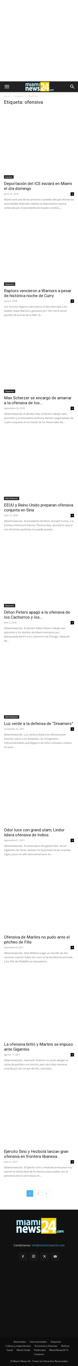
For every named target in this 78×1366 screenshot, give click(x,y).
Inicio (7, 96)
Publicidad (39, 1350)
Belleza (65, 1346)
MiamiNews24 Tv (58, 1350)
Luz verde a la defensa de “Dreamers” (38, 723)
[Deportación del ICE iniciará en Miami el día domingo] (39, 144)
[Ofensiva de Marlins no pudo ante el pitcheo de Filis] (39, 897)
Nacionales (20, 1341)
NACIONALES (11, 498)
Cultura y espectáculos (18, 1346)
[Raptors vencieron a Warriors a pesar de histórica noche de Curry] (39, 251)
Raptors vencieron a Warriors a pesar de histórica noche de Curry (37, 293)
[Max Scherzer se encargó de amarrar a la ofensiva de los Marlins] (39, 358)
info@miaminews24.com (48, 1245)
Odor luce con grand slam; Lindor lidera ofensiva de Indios (34, 832)
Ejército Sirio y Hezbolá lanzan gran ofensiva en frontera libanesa (36, 1154)
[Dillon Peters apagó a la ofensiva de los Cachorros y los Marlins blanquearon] (39, 572)
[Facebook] (23, 1257)
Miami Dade (23, 1350)
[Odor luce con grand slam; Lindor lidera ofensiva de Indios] (39, 790)
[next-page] (46, 1193)
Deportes (9, 284)
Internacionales (38, 1341)
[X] (44, 1257)
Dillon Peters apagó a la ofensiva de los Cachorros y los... (37, 615)
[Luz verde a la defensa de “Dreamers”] (39, 684)
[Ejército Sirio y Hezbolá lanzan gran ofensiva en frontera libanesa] (39, 1112)
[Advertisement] (39, 40)
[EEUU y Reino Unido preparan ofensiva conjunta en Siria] (39, 465)
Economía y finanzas (46, 1346)
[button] (6, 86)
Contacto (39, 1354)
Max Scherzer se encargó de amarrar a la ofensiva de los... (38, 400)
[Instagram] (34, 1256)
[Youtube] (55, 1257)
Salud (10, 1350)
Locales (8, 176)
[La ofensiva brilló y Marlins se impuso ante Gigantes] (39, 1004)
